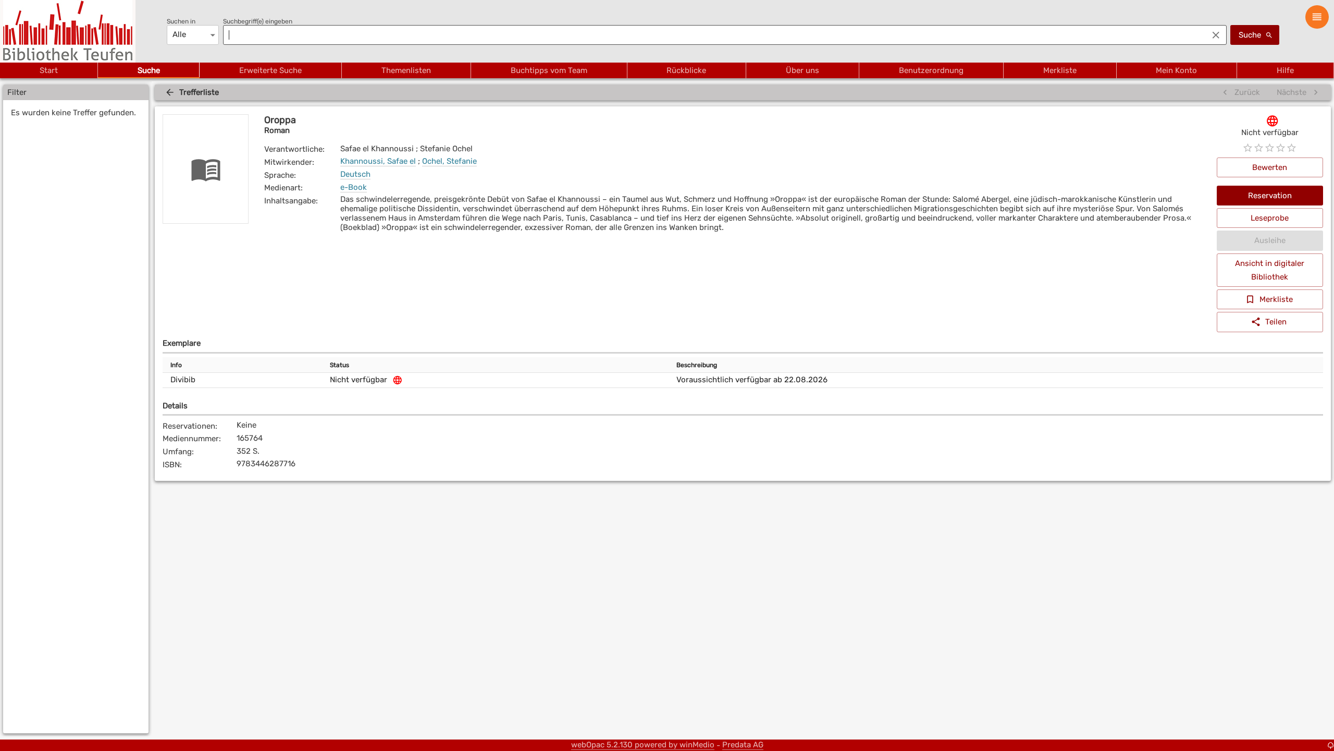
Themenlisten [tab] (406, 70)
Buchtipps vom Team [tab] (549, 70)
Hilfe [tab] (1285, 70)
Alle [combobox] (179, 34)
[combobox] (713, 35)
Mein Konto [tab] (1176, 70)
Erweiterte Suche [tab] (270, 70)
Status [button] (339, 365)
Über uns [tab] (802, 70)
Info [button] (176, 365)
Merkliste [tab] (1060, 70)
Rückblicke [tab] (686, 70)
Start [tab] (49, 70)
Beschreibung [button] (696, 365)
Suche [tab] (149, 70)
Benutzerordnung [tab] (931, 70)
